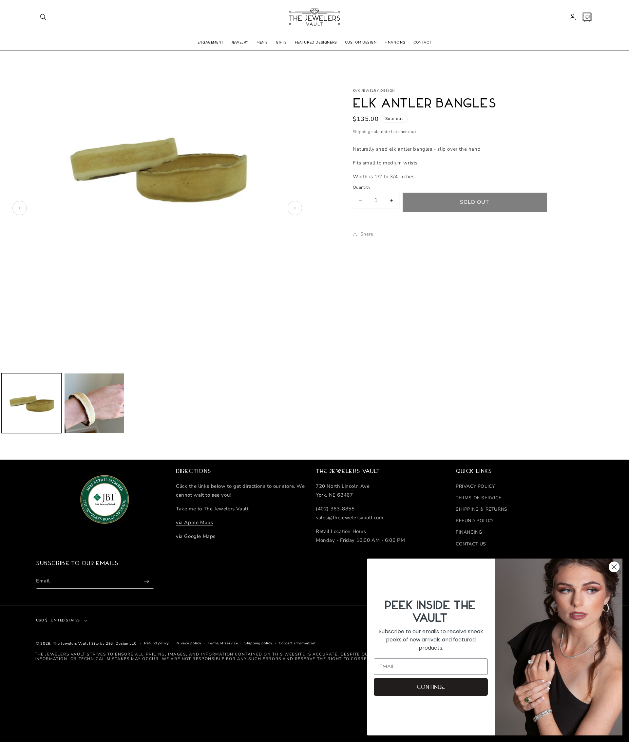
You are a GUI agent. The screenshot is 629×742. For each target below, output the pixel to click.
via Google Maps (196, 536)
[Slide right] (295, 208)
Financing (469, 532)
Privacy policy (188, 643)
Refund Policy (475, 521)
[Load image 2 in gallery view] (94, 403)
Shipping (362, 131)
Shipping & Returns (481, 509)
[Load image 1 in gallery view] (31, 403)
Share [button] (366, 234)
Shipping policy (258, 643)
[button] (43, 17)
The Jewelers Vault (70, 643)
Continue (431, 687)
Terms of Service (479, 498)
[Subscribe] (146, 581)
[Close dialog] (614, 567)
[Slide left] (19, 208)
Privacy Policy (475, 486)
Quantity (362, 187)
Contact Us (471, 544)
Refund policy (156, 643)
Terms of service (223, 643)
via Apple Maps (194, 522)
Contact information (297, 643)
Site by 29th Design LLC (113, 643)
